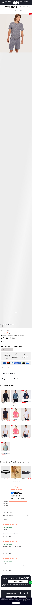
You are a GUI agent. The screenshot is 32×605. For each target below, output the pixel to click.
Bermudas (29, 11)
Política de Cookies (28, 599)
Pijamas (23, 11)
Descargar (16, 3)
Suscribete (16, 597)
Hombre (11, 11)
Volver (6, 11)
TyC (6, 585)
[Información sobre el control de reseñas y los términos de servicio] (24, 495)
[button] (24, 7)
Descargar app (17, 581)
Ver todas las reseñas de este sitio (16, 498)
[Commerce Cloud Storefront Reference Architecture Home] (11, 7)
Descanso (17, 11)
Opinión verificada (8, 527)
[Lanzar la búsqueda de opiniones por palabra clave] (28, 519)
